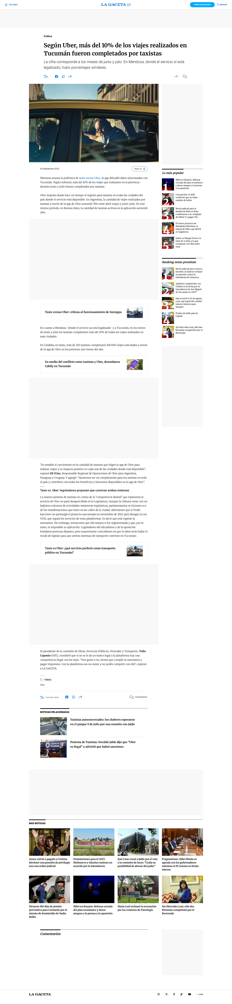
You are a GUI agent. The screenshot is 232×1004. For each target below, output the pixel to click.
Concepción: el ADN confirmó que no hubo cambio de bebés (186, 197)
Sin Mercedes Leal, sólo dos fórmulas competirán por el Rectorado (189, 330)
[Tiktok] (181, 994)
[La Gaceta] (116, 5)
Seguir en (138, 169)
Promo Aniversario (202, 5)
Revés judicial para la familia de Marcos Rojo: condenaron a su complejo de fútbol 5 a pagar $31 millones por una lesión (188, 214)
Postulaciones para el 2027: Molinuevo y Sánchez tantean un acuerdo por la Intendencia (92, 863)
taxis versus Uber (89, 178)
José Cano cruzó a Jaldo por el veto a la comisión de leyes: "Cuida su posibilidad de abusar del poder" (138, 863)
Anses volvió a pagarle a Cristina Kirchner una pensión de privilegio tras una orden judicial (49, 863)
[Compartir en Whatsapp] (63, 77)
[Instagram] (158, 994)
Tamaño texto (52, 697)
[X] (166, 994)
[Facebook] (174, 994)
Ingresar (223, 5)
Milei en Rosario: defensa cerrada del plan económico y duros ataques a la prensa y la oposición (93, 910)
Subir (201, 994)
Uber (42, 685)
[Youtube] (189, 994)
